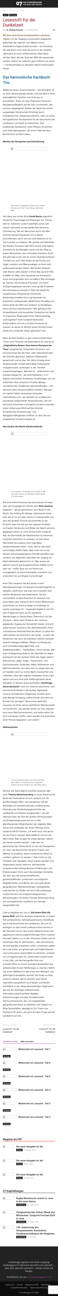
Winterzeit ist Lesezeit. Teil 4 (34, 1089)
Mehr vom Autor (27, 1042)
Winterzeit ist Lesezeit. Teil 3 (34, 1103)
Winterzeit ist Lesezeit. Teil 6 (34, 1062)
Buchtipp (20, 10)
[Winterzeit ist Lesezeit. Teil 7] (10, 1052)
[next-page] (9, 1131)
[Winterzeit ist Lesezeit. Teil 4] (10, 1093)
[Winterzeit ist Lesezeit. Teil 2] (10, 1120)
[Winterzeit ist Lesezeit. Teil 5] (10, 1079)
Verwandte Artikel (10, 1042)
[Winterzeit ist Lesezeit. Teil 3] (10, 1107)
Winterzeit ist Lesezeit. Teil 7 (34, 1049)
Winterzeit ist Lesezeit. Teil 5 (34, 1076)
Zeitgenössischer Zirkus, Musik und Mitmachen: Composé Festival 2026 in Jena (35, 1215)
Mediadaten (46, 1284)
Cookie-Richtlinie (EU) (19, 1287)
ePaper (19, 1150)
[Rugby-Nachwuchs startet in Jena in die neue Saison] (8, 1202)
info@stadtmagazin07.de (39, 1277)
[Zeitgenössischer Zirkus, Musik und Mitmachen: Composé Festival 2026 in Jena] (8, 1216)
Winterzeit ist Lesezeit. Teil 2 (34, 1117)
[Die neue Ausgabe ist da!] (8, 1150)
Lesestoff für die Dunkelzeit (11, 1030)
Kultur (12, 10)
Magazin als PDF (31, 1284)
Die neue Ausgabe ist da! (29, 1146)
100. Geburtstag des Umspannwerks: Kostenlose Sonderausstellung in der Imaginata (35, 1230)
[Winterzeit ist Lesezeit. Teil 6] (10, 1066)
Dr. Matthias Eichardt (14, 30)
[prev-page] (4, 1131)
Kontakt (20, 1284)
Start (5, 10)
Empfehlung (21, 1205)
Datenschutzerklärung (38, 1287)
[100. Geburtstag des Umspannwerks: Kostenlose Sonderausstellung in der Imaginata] (8, 1231)
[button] (1, 4)
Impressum (9, 1284)
